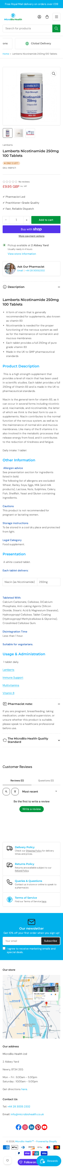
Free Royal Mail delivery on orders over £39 (31, 4)
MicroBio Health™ (24, 1141)
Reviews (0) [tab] (17, 780)
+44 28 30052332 (35, 270)
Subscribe (50, 941)
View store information (22, 254)
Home (6, 53)
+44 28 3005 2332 (19, 1106)
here (44, 901)
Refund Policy (22, 870)
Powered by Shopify (46, 1141)
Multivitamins (11, 685)
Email (20, 270)
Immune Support (13, 677)
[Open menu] (56, 17)
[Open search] (6, 791)
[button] (10, 182)
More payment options (31, 236)
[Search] (56, 28)
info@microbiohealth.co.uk (27, 1114)
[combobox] (31, 28)
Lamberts (8, 144)
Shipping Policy (34, 850)
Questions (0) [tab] (46, 780)
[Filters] (15, 791)
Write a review (31, 809)
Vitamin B (8, 693)
